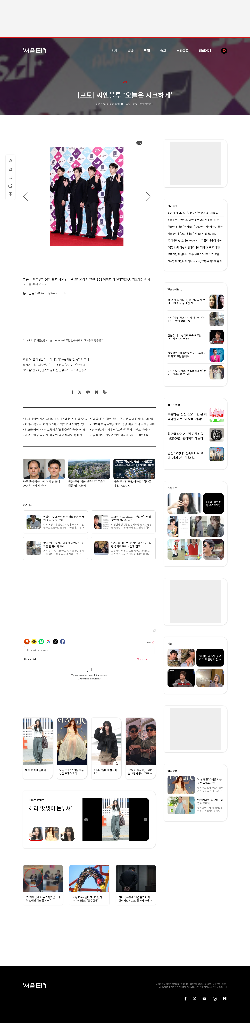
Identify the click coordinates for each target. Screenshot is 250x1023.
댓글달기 (10, 177)
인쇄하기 (10, 186)
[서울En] (34, 50)
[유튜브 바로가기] (204, 999)
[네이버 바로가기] (225, 999)
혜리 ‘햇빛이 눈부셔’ (50, 808)
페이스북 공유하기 (72, 392)
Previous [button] (86, 819)
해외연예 (205, 50)
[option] (87, 197)
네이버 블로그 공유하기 (96, 392)
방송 (131, 50)
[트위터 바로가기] (194, 999)
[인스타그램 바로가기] (215, 999)
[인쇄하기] (10, 186)
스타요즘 (183, 50)
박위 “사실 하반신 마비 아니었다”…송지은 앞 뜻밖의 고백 (56, 359)
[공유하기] (10, 169)
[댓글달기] (10, 177)
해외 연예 (173, 771)
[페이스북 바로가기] (186, 999)
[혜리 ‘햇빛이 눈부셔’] (115, 819)
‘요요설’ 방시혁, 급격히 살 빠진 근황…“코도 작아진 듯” (54, 370)
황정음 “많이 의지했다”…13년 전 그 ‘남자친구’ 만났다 (54, 365)
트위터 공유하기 (79, 392)
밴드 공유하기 (105, 392)
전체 (114, 50)
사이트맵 (216, 984)
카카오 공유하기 (88, 392)
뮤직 (147, 50)
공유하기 (10, 169)
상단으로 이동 (10, 194)
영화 (163, 50)
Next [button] (145, 819)
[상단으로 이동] (10, 194)
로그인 (224, 984)
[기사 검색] (221, 51)
